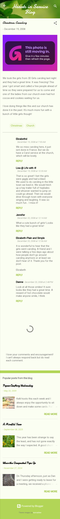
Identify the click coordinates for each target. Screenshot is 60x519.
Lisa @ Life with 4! (26, 167)
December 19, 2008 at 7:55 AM (31, 142)
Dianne (19, 281)
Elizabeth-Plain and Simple (30, 238)
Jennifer (20, 214)
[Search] (55, 7)
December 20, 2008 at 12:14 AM (32, 218)
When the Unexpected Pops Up (19, 463)
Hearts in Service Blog (30, 9)
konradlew (37, 513)
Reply (19, 161)
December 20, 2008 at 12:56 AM (32, 241)
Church (30, 125)
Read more (50, 414)
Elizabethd (21, 138)
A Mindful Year (12, 424)
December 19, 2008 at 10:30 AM (32, 171)
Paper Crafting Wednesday (18, 386)
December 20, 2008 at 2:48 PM (39, 282)
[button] (55, 23)
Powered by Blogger (32, 506)
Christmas (16, 125)
